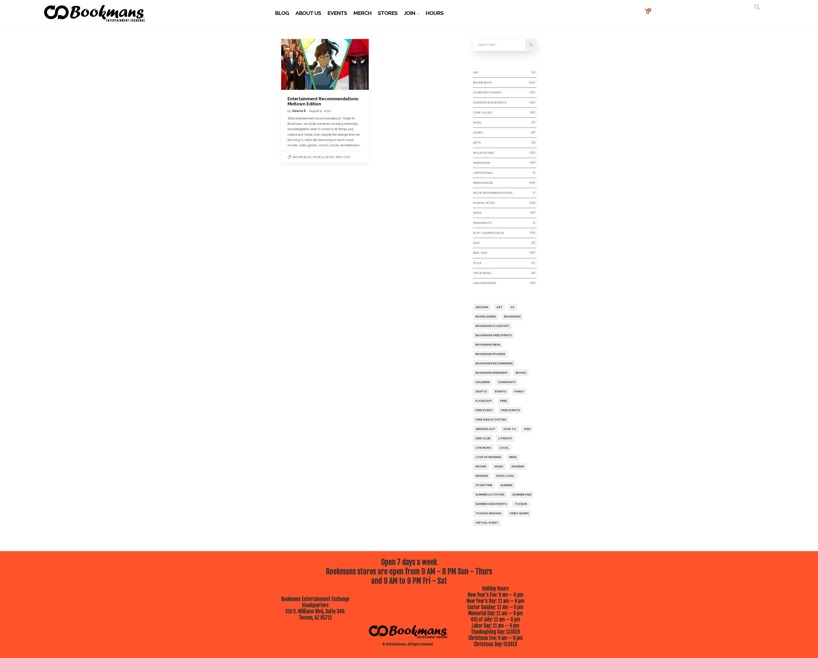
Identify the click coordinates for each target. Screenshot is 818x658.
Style (477, 263)
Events (337, 13)
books (521, 372)
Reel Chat (343, 157)
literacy (505, 438)
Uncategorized (484, 283)
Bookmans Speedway (491, 372)
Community (507, 382)
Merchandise (483, 182)
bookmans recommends (494, 363)
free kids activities (490, 419)
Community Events (487, 92)
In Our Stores (483, 152)
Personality (482, 222)
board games (485, 316)
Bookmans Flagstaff (492, 326)
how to (509, 429)
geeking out (485, 429)
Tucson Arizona (488, 513)
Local (504, 447)
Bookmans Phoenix (490, 354)
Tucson (521, 504)
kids (527, 429)
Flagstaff (483, 400)
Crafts (481, 391)
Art (475, 72)
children (482, 382)
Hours (435, 13)
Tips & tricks (482, 273)
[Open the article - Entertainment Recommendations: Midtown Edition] (303, 64)
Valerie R (299, 111)
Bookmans (512, 316)
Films (477, 122)
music (498, 466)
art (500, 307)
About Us (308, 13)
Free (503, 400)
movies (480, 466)
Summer (506, 485)
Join (409, 13)
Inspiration (481, 162)
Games (478, 132)
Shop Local (505, 475)
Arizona (481, 307)
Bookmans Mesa (487, 344)
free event (484, 410)
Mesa (513, 457)
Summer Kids (521, 494)
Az (512, 307)
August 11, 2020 (320, 111)
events (500, 391)
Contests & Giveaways (489, 102)
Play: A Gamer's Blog (488, 232)
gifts (477, 142)
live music (483, 447)
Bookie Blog (302, 157)
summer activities (489, 494)
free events (510, 410)
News (477, 212)
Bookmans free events (493, 335)
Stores (387, 13)
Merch (362, 13)
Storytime (483, 485)
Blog (282, 13)
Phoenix (517, 466)
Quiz (476, 242)
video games (519, 513)
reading (481, 475)
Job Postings (483, 172)
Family (519, 391)
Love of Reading (488, 457)
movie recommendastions (492, 192)
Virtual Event (486, 522)
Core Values (482, 112)
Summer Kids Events (491, 504)
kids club (482, 438)
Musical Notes (323, 157)
